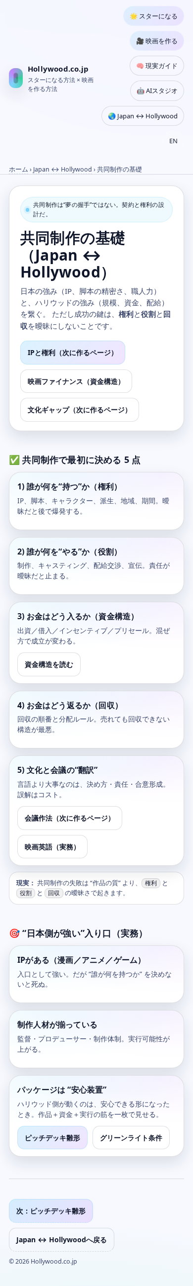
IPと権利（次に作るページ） (73, 352)
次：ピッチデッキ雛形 (51, 1210)
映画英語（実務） (52, 846)
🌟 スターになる (154, 15)
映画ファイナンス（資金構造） (76, 381)
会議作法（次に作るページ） (70, 818)
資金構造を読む (49, 664)
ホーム (18, 169)
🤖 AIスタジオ (157, 90)
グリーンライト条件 (131, 1137)
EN (173, 140)
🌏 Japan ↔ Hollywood (143, 115)
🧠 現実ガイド (157, 65)
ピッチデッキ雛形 (52, 1137)
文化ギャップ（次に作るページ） (80, 409)
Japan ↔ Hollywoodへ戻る (61, 1239)
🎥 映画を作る (157, 40)
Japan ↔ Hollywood (62, 169)
